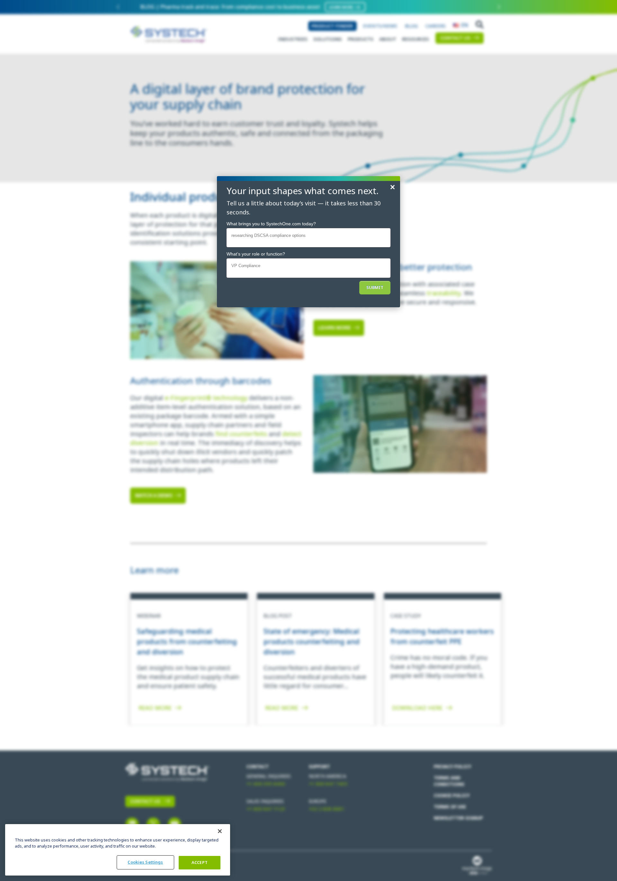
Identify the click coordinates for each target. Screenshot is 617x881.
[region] (117, 850)
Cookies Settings (145, 862)
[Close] (220, 831)
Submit (374, 287)
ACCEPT (200, 862)
